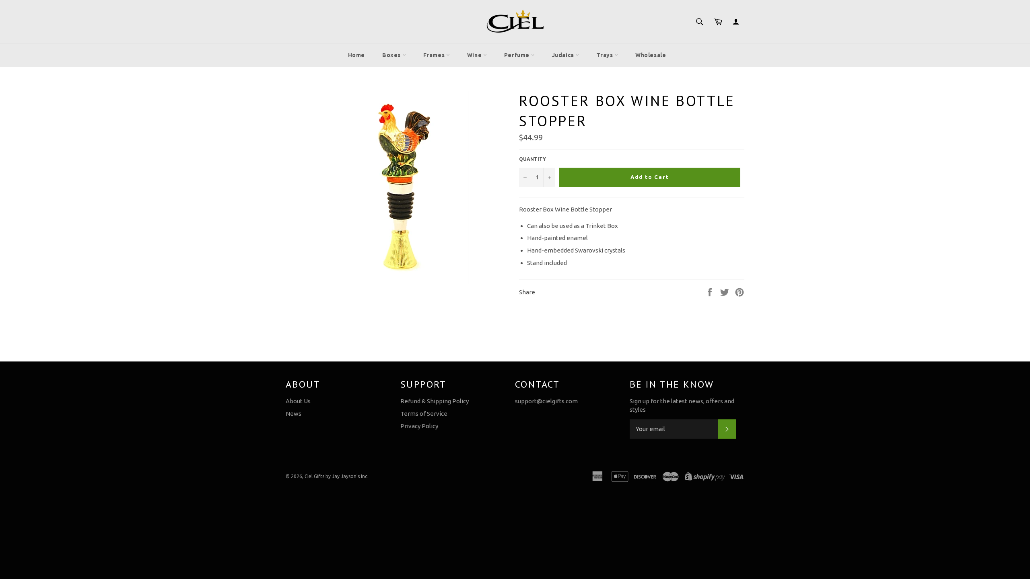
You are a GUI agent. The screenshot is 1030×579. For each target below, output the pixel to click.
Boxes (392, 55)
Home (356, 55)
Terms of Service (423, 413)
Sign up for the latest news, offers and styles (682, 405)
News (293, 413)
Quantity (532, 159)
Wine (475, 55)
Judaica (564, 55)
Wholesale (650, 55)
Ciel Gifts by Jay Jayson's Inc (336, 476)
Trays (605, 55)
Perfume (517, 55)
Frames (434, 55)
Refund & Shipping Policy (434, 401)
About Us (298, 401)
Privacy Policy (419, 426)
